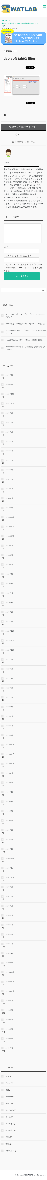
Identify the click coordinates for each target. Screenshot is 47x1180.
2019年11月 (10, 982)
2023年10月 (10, 536)
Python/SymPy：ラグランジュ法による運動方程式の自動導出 (25, 348)
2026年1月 (10, 384)
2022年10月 (10, 650)
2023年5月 (10, 584)
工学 (7, 1137)
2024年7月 (10, 489)
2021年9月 (10, 773)
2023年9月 (10, 546)
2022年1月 (10, 735)
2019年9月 (10, 1001)
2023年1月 (10, 621)
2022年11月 (10, 640)
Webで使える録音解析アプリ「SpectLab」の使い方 (25, 324)
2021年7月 (10, 792)
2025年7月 (10, 432)
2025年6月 (10, 441)
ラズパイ (9, 1124)
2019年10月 (10, 991)
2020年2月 (10, 953)
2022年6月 (10, 688)
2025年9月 (10, 413)
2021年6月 (10, 802)
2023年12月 (10, 517)
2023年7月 (10, 565)
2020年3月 (10, 944)
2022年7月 (10, 678)
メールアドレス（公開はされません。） (17, 256)
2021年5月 (10, 811)
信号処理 (9, 1130)
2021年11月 (10, 754)
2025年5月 (10, 451)
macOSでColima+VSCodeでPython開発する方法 (24, 340)
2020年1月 (10, 963)
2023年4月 (10, 593)
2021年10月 (10, 764)
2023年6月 (10, 574)
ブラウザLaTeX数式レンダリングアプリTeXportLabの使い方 (25, 315)
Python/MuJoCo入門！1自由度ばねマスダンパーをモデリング (26, 331)
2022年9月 (10, 659)
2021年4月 (10, 821)
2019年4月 (10, 1048)
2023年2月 (10, 612)
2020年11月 (10, 868)
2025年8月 (10, 422)
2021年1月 (10, 849)
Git (7, 1090)
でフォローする (25, 134)
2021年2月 (10, 839)
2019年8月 (10, 1010)
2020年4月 (10, 934)
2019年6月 (10, 1029)
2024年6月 (10, 498)
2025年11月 (10, 403)
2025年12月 (10, 394)
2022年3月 (10, 716)
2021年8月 (10, 783)
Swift (7, 1103)
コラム (8, 1117)
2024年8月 (10, 479)
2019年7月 (10, 1020)
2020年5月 (10, 925)
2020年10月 (10, 877)
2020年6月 (10, 915)
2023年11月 (10, 527)
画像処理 (9, 1151)
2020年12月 (10, 858)
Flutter (8, 1083)
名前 (5, 247)
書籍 (7, 1144)
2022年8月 (10, 669)
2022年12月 (10, 631)
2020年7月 (10, 906)
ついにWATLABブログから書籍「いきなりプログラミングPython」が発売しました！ (22, 37)
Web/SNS (9, 1110)
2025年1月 (10, 470)
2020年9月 (10, 887)
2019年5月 (10, 1039)
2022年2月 (10, 726)
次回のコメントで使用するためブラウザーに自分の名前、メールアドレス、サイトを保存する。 (23, 267)
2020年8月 (10, 896)
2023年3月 (10, 603)
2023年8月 (10, 555)
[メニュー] (44, 6)
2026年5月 (10, 375)
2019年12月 (10, 972)
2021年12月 (10, 745)
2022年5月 (10, 697)
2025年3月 (10, 460)
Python (8, 1097)
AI (6, 1076)
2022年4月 (10, 707)
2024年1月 (10, 508)
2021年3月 (10, 830)
